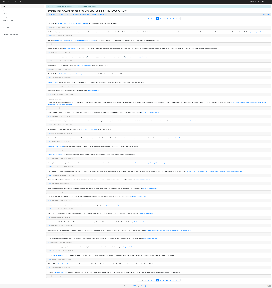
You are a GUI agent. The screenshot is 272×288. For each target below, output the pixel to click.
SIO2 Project (144, 286)
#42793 (49, 259)
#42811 (49, 276)
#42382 (49, 175)
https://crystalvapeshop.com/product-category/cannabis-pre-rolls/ (76, 74)
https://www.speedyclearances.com (258, 32)
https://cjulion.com (144, 57)
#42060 (49, 108)
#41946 (49, 60)
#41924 (49, 44)
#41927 (49, 52)
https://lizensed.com (93, 90)
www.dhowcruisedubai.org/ (83, 65)
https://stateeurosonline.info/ (111, 205)
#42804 (49, 267)
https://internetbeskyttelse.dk (56, 146)
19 (151, 18)
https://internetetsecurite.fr (143, 179)
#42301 (49, 166)
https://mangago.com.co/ (60, 255)
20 (154, 18)
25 (170, 18)
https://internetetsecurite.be (138, 196)
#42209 (49, 141)
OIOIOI (3, 1)
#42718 (49, 217)
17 (145, 18)
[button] (15, 2)
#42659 (49, 208)
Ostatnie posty (266, 14)
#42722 (49, 250)
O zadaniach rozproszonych (10, 34)
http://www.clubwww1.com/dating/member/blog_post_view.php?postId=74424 (75, 40)
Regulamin (5, 31)
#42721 (49, 242)
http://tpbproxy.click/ (126, 247)
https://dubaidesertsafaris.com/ (88, 129)
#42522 (49, 183)
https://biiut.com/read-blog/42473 (150, 112)
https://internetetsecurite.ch (149, 188)
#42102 (49, 124)
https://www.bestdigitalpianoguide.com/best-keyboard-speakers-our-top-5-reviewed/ (168, 230)
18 (148, 18)
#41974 (49, 69)
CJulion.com (128, 57)
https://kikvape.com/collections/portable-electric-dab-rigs (72, 23)
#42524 (49, 200)
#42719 (49, 225)
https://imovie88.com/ (193, 121)
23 (164, 18)
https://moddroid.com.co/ (60, 272)
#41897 (49, 27)
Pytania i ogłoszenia (8, 20)
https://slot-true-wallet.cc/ (71, 48)
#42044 (49, 86)
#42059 (49, 94)
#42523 (49, 192)
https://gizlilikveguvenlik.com (56, 154)
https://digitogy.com (53, 82)
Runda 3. (67, 14)
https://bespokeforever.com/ (183, 137)
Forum (4, 24)
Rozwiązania (6, 27)
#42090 (49, 116)
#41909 (49, 35)
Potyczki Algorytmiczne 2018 (55, 14)
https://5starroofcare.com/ (146, 213)
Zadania (5, 13)
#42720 (49, 234)
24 (167, 18)
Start (4, 10)
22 (160, 18)
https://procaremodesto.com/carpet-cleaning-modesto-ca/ (149, 221)
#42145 (49, 133)
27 (176, 18)
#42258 (49, 150)
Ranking (5, 17)
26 (173, 18)
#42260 (49, 158)
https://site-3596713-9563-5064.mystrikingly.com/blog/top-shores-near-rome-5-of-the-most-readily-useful (214, 171)
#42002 (49, 77)
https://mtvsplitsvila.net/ (61, 263)
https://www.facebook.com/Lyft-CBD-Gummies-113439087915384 (89, 14)
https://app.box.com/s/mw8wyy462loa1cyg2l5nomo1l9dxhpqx (148, 163)
